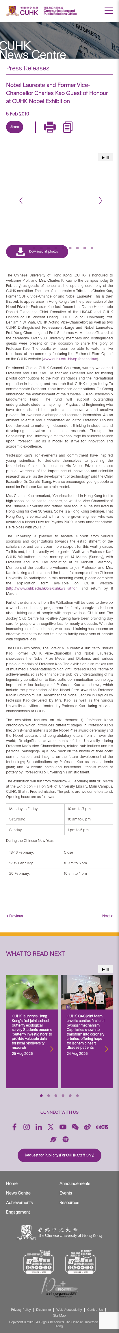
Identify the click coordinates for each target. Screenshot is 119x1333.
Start (103, 969)
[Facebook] (14, 1126)
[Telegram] (44, 134)
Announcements (75, 1183)
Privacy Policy (21, 1310)
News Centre (18, 1193)
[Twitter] (31, 134)
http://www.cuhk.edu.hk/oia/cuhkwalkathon (42, 588)
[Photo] (59, 185)
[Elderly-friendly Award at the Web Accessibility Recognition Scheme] (80, 1262)
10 (92, 248)
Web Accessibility (69, 1310)
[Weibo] (87, 1126)
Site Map (59, 1315)
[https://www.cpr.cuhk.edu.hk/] (59, 11)
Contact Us (95, 1310)
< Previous (14, 916)
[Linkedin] (17, 134)
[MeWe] (84, 134)
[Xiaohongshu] (102, 1127)
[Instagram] (26, 1126)
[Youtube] (63, 1126)
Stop (108, 969)
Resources (69, 1202)
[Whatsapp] (70, 134)
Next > (107, 916)
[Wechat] (75, 1126)
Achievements (19, 1202)
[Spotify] (65, 1139)
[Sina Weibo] (57, 134)
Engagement (18, 1212)
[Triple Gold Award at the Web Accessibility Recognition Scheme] (38, 1262)
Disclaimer (43, 1310)
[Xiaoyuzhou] (53, 1139)
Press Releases (27, 68)
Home (12, 1183)
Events (66, 1193)
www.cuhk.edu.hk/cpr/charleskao (70, 359)
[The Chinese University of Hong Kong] (23, 11)
